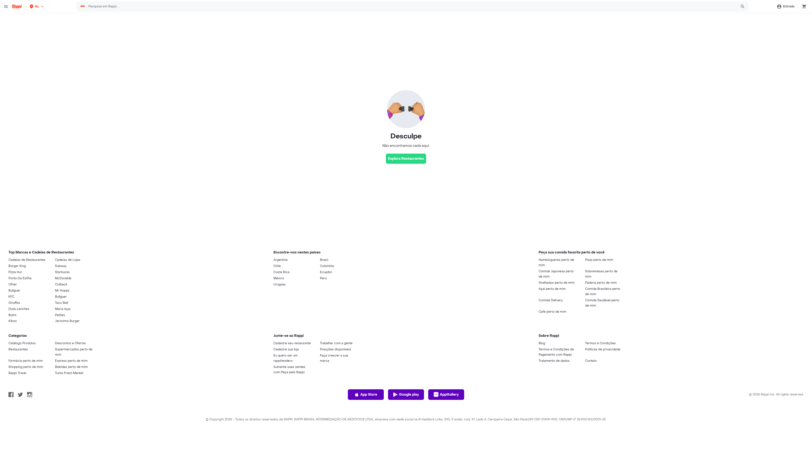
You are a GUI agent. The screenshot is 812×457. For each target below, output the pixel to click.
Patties (60, 315)
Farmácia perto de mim (25, 361)
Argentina (280, 260)
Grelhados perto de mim (557, 283)
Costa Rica (281, 272)
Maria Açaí (62, 309)
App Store (368, 394)
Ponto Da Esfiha (20, 278)
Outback (61, 284)
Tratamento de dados (554, 361)
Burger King (17, 266)
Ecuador (326, 272)
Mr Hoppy (62, 291)
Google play (409, 394)
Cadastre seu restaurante (292, 343)
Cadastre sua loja (286, 349)
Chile (277, 266)
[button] (37, 6)
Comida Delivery (551, 300)
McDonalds (63, 278)
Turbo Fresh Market (69, 373)
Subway (60, 266)
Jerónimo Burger (67, 321)
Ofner (12, 284)
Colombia (327, 266)
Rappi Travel (17, 373)
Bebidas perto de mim (71, 367)
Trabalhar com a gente (336, 343)
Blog (542, 343)
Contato (591, 361)
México (278, 278)
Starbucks (62, 272)
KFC (11, 297)
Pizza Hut (15, 272)
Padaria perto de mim (601, 283)
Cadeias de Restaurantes (26, 260)
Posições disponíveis (335, 349)
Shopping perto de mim (25, 367)
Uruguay (279, 284)
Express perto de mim (71, 361)
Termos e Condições (600, 343)
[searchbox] (411, 6)
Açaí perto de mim (552, 289)
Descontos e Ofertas (70, 343)
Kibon (12, 321)
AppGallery (449, 394)
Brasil (324, 260)
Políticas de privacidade (602, 349)
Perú (323, 278)
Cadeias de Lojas (67, 260)
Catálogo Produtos (22, 343)
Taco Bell (61, 303)
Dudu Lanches (18, 309)
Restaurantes (18, 349)
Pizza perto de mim (599, 260)
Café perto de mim (552, 312)
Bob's (12, 315)
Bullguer (14, 291)
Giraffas (14, 303)
